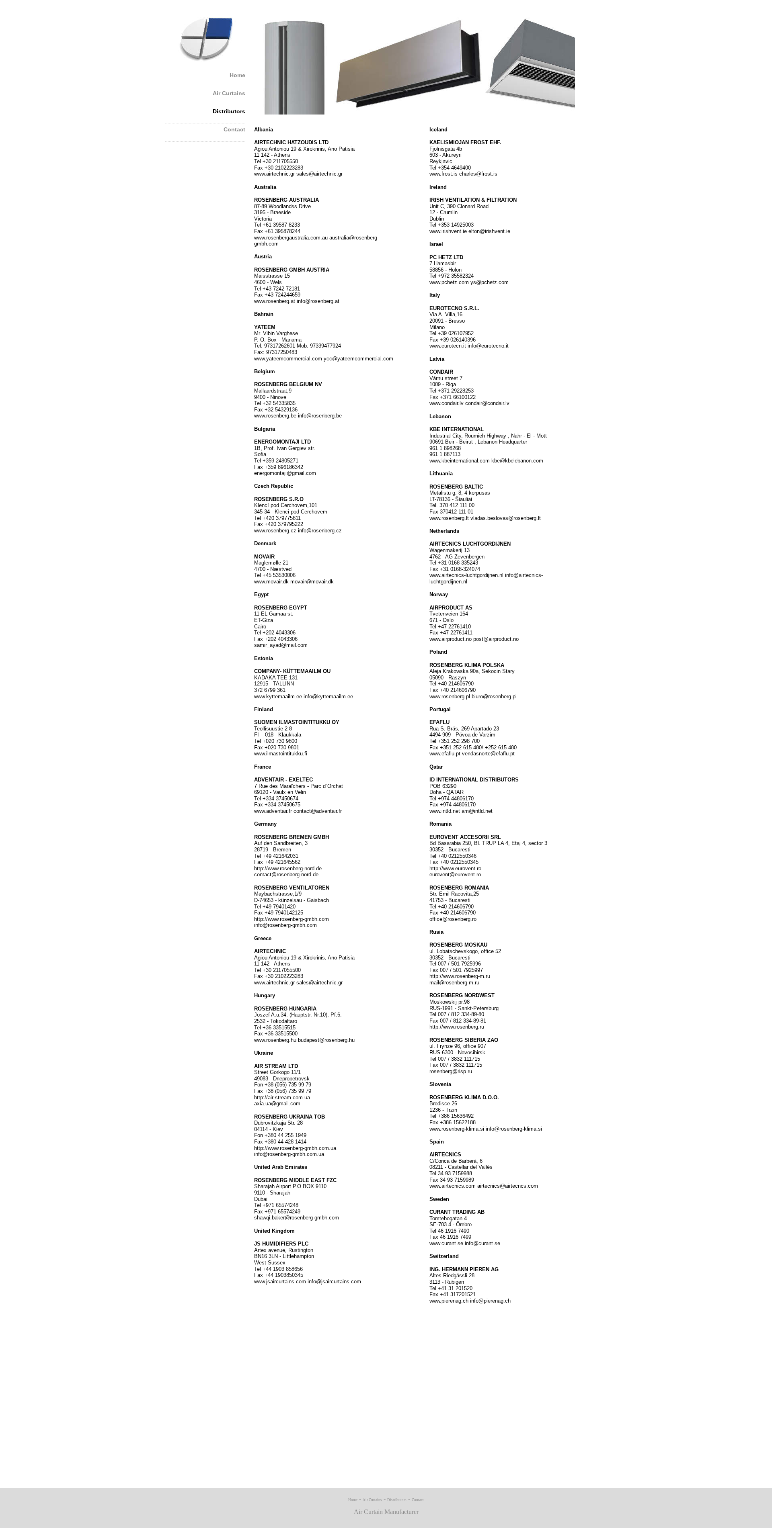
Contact (234, 129)
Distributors (229, 111)
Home (237, 75)
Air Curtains (229, 93)
